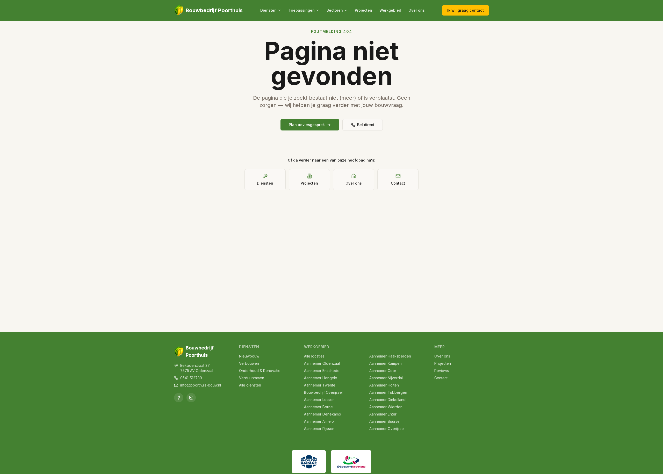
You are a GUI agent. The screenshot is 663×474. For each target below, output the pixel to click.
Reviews (441, 370)
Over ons (416, 10)
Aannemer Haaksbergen (390, 356)
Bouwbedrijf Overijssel (323, 392)
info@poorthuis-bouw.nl (200, 385)
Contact (441, 378)
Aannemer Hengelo (320, 378)
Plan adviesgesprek (307, 124)
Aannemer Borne (318, 407)
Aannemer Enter (383, 414)
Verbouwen (249, 363)
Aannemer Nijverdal (386, 378)
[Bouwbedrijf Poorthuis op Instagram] (191, 397)
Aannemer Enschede (322, 370)
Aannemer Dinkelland (387, 399)
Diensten (268, 10)
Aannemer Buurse (384, 421)
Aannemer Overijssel (387, 428)
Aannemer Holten (384, 385)
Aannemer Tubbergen (388, 392)
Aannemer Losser (319, 399)
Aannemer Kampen (385, 363)
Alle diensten (250, 385)
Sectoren (335, 10)
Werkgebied (390, 10)
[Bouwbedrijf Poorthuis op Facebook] (178, 397)
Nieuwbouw (249, 356)
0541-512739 (191, 378)
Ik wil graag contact (465, 10)
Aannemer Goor (382, 370)
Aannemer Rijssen (319, 428)
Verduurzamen (251, 378)
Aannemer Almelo (319, 421)
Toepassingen (302, 10)
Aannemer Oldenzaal (322, 363)
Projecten (363, 10)
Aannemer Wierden (385, 407)
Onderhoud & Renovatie (259, 370)
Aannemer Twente (319, 385)
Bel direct (365, 124)
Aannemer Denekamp (322, 414)
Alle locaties (314, 356)
